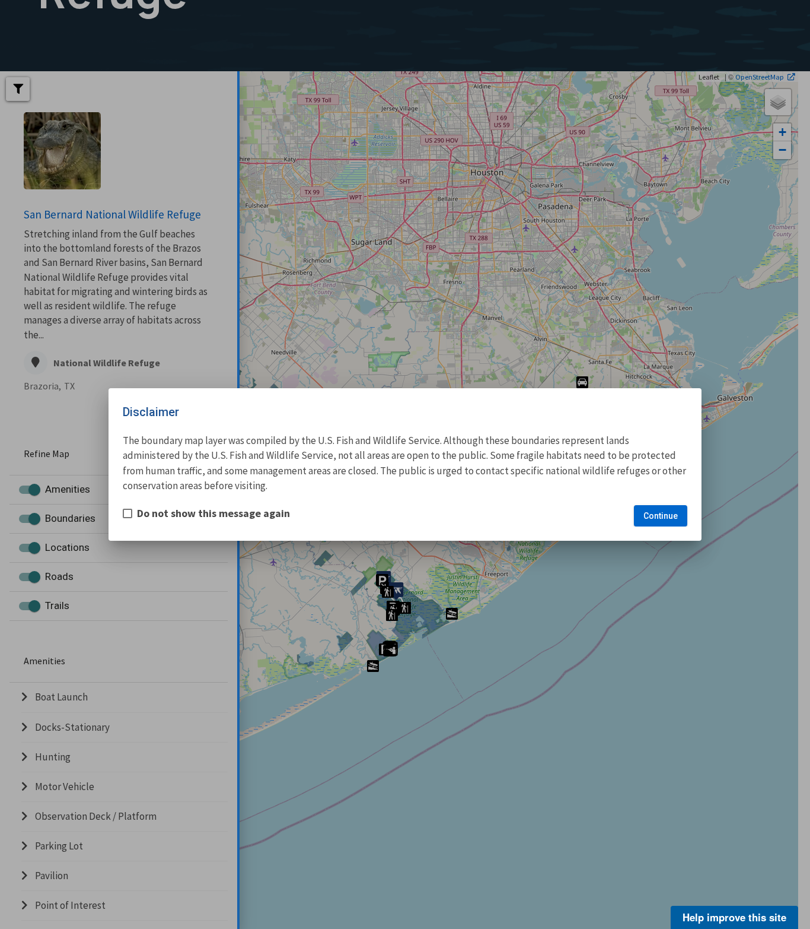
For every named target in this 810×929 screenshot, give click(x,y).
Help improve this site (734, 917)
